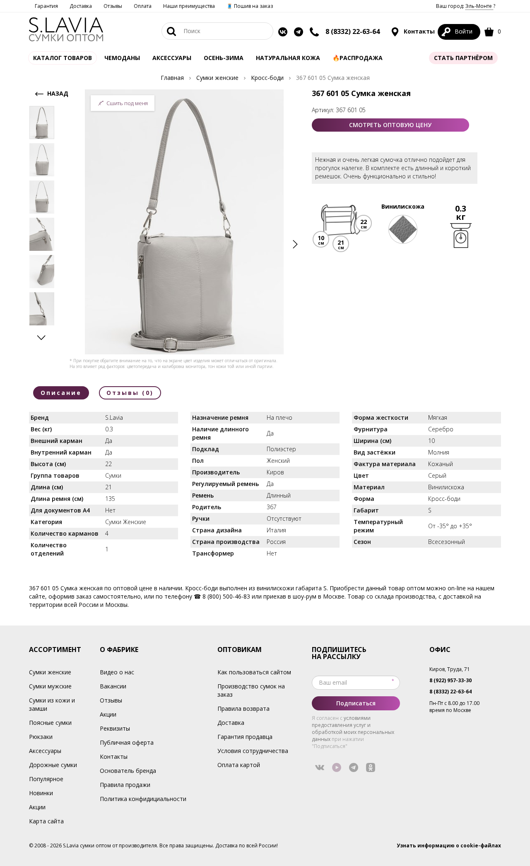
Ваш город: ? (465, 6)
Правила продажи (125, 785)
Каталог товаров (62, 58)
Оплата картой (238, 765)
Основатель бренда (128, 771)
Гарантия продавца (244, 737)
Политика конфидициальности (143, 799)
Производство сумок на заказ (251, 690)
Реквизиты (115, 728)
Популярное (46, 779)
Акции (37, 807)
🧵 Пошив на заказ (249, 6)
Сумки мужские (50, 686)
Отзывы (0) (130, 393)
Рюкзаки (41, 737)
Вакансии (113, 686)
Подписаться (356, 703)
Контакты (418, 31)
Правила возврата (243, 708)
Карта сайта (46, 821)
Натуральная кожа (288, 58)
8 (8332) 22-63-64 (352, 31)
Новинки (41, 793)
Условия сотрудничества (252, 751)
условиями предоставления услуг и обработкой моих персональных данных (353, 728)
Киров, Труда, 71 (449, 669)
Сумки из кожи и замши (52, 704)
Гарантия (46, 6)
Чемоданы (122, 58)
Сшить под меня (127, 103)
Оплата (143, 6)
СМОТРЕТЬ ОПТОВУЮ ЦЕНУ (390, 125)
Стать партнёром (463, 58)
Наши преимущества (189, 6)
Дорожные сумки (53, 765)
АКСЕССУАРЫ (171, 58)
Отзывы (113, 6)
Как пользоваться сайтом (254, 672)
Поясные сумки (50, 722)
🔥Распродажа (357, 58)
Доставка (81, 6)
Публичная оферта (127, 742)
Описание (61, 393)
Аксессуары (45, 751)
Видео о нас (117, 672)
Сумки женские (50, 672)
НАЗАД (57, 93)
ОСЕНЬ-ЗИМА (223, 58)
